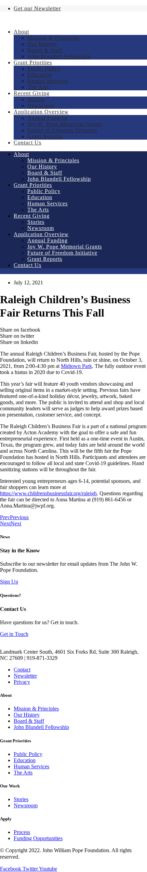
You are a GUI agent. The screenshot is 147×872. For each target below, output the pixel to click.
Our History (42, 44)
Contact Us (27, 142)
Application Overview (41, 112)
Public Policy (44, 69)
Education (39, 75)
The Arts (38, 87)
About (21, 32)
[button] (9, 582)
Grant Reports (44, 136)
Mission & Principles (53, 38)
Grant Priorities (33, 62)
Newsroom (40, 105)
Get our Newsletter (37, 8)
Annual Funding (47, 118)
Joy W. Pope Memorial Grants (64, 124)
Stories (35, 99)
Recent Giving (32, 93)
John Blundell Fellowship (59, 56)
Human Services (47, 81)
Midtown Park (76, 366)
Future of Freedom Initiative (62, 130)
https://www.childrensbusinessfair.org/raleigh (48, 493)
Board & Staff (44, 50)
